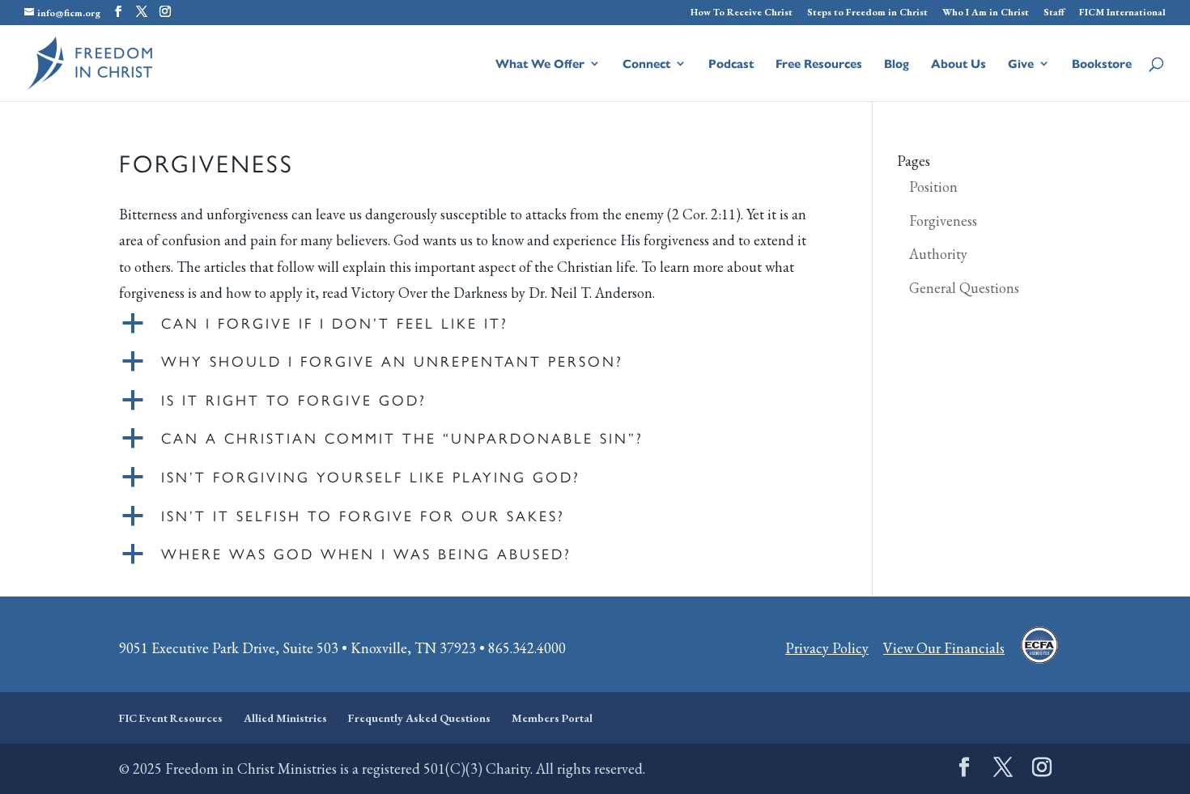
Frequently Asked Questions (419, 718)
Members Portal (552, 718)
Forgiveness (943, 220)
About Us (958, 64)
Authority (938, 253)
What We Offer (539, 64)
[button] (469, 327)
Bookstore (1102, 64)
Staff (1054, 13)
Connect (646, 64)
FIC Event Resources (171, 718)
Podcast (731, 64)
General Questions (964, 287)
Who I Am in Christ (985, 13)
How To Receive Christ (742, 13)
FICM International (1122, 13)
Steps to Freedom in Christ (867, 13)
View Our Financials (944, 648)
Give (1021, 64)
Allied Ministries (285, 718)
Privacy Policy (827, 648)
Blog (896, 64)
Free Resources (819, 64)
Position (933, 186)
